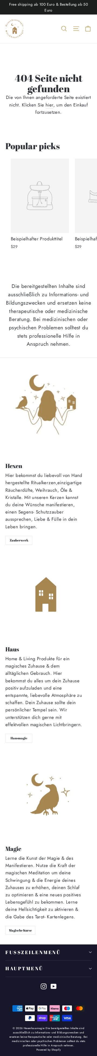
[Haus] (47, 597)
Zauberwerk (19, 540)
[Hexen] (48, 412)
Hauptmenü (24, 968)
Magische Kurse (20, 930)
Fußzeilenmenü (33, 952)
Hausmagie (19, 738)
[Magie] (48, 795)
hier (50, 105)
